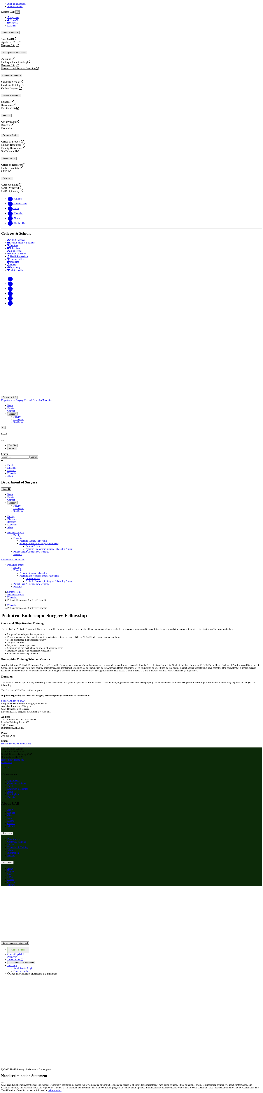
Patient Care (31, 551)
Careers (11, 823)
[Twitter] (10, 283)
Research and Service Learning (18, 68)
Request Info (8, 45)
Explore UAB (8, 397)
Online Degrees (9, 88)
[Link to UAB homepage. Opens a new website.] (131, 940)
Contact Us (6, 762)
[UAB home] (131, 333)
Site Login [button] (12, 965)
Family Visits (8, 108)
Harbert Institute (10, 168)
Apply (10, 809)
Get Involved (8, 121)
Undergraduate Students (13, 52)
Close (5, 489)
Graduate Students (11, 76)
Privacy (12, 957)
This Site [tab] (12, 445)
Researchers (8, 158)
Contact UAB (15, 954)
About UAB (7, 862)
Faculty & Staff (9, 135)
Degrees (11, 812)
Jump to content (15, 6)
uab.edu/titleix (54, 1090)
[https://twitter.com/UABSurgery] (8, 767)
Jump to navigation (16, 3)
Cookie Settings (18, 950)
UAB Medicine (9, 184)
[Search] (3, 427)
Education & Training (17, 788)
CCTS (5, 171)
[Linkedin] (10, 303)
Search (4, 454)
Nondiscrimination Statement (15, 943)
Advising (6, 59)
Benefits (5, 125)
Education (18, 538)
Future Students (9, 32)
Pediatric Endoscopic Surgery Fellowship (39, 543)
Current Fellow (33, 546)
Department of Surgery (12, 400)
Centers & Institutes (16, 783)
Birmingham (13, 794)
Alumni (5, 115)
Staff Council (8, 151)
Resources (6, 105)
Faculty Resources (11, 148)
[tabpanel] (131, 456)
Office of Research (11, 164)
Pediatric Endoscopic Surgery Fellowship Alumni (49, 549)
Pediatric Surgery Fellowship (33, 540)
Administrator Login (23, 968)
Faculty (17, 416)
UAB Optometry (10, 191)
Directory (12, 414)
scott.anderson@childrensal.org (16, 743)
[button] (131, 559)
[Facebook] (10, 279)
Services (6, 101)
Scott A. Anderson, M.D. (13, 700)
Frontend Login (20, 971)
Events (5, 128)
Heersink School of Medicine (38, 400)
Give (9, 815)
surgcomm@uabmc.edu (12, 759)
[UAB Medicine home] (131, 394)
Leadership (18, 419)
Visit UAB (7, 39)
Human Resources (11, 144)
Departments (13, 780)
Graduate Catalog (11, 85)
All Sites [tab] (12, 448)
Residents (18, 422)
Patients (6, 178)
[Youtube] (10, 293)
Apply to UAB (9, 42)
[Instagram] (10, 288)
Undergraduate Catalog (14, 62)
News (10, 405)
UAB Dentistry (9, 187)
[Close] (17, 12)
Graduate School (10, 81)
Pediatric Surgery (15, 532)
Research (17, 554)
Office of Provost (10, 141)
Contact (11, 411)
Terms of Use (15, 959)
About (10, 791)
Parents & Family (10, 95)
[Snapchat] (10, 298)
